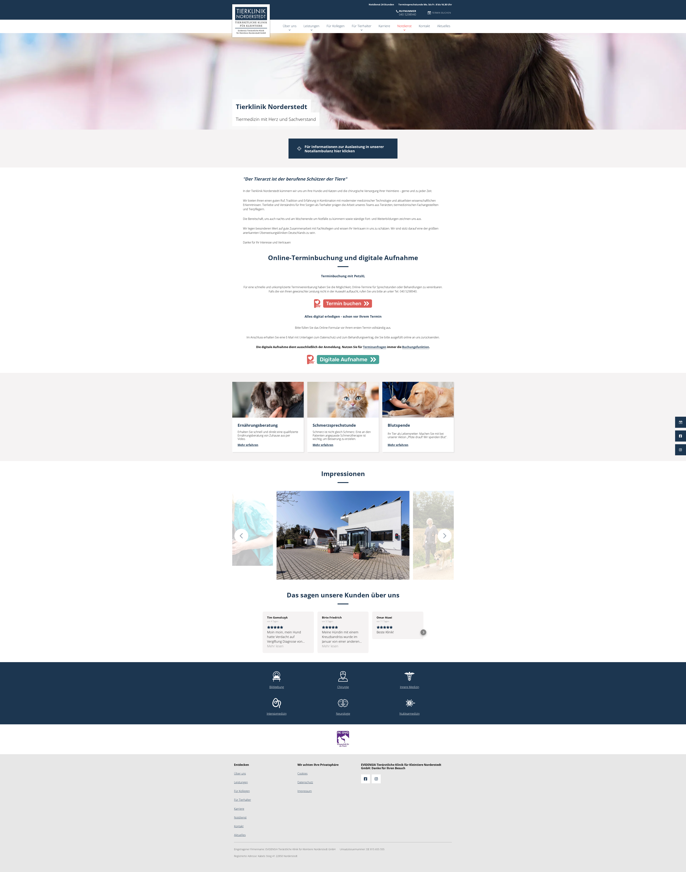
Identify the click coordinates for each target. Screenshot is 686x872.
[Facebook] (680, 436)
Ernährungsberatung (245, 386)
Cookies (302, 773)
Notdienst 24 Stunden (381, 4)
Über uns (289, 26)
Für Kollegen (336, 26)
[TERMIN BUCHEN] (680, 422)
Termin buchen (441, 13)
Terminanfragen (374, 347)
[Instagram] (680, 449)
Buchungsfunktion (415, 347)
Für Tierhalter (361, 26)
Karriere (384, 26)
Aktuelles (443, 26)
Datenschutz (305, 782)
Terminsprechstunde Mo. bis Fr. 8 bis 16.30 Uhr (425, 4)
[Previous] (241, 536)
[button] (262, 632)
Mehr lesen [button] (275, 646)
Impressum (304, 791)
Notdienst (404, 26)
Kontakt (424, 26)
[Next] (445, 536)
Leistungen (311, 26)
